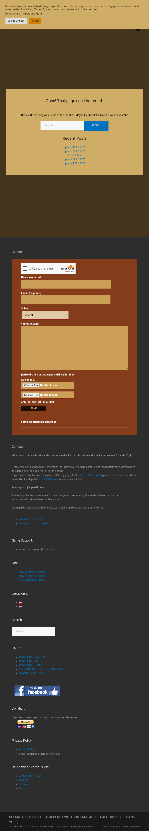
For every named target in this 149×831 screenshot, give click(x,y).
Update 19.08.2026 (74, 147)
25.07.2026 (74, 155)
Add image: (28, 379)
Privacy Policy (27, 749)
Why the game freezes (32, 575)
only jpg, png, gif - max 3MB (37, 402)
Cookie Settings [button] (16, 20)
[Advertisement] (74, 56)
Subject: (26, 308)
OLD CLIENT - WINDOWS (32, 657)
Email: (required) (31, 293)
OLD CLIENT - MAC (29, 661)
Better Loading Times (32, 579)
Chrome (23, 780)
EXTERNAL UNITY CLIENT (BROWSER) (41, 669)
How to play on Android (32, 571)
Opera (22, 788)
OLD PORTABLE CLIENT (32, 673)
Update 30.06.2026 (74, 159)
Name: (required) (31, 277)
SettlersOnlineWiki (45, 826)
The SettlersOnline (91, 475)
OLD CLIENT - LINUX (30, 665)
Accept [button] (35, 20)
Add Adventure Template (33, 523)
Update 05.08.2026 (74, 151)
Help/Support (51, 479)
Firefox (23, 784)
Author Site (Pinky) (30, 776)
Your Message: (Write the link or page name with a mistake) (47, 349)
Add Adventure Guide (31, 519)
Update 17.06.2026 (74, 163)
